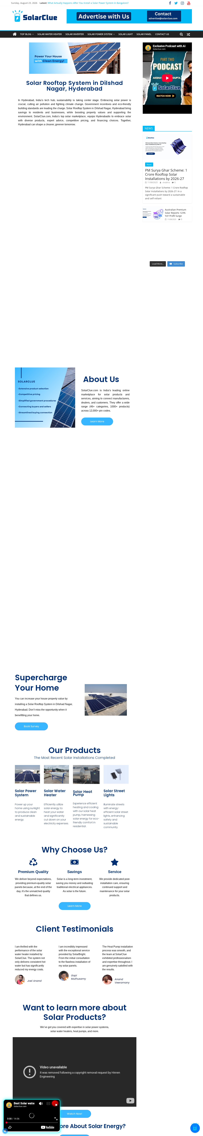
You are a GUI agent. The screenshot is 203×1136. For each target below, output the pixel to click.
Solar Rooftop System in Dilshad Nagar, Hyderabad (74, 86)
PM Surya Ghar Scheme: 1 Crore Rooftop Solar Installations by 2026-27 (166, 174)
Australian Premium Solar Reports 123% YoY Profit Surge (175, 212)
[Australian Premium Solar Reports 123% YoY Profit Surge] (153, 208)
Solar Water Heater (49, 34)
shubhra (166, 182)
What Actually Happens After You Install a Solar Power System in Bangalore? (88, 3)
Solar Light (125, 34)
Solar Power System (100, 34)
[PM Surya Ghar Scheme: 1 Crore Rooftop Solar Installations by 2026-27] (167, 135)
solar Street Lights (114, 793)
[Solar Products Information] (14, 34)
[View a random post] (188, 34)
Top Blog (25, 34)
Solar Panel (144, 34)
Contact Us (162, 34)
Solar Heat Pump (82, 793)
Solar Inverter (74, 34)
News (149, 164)
